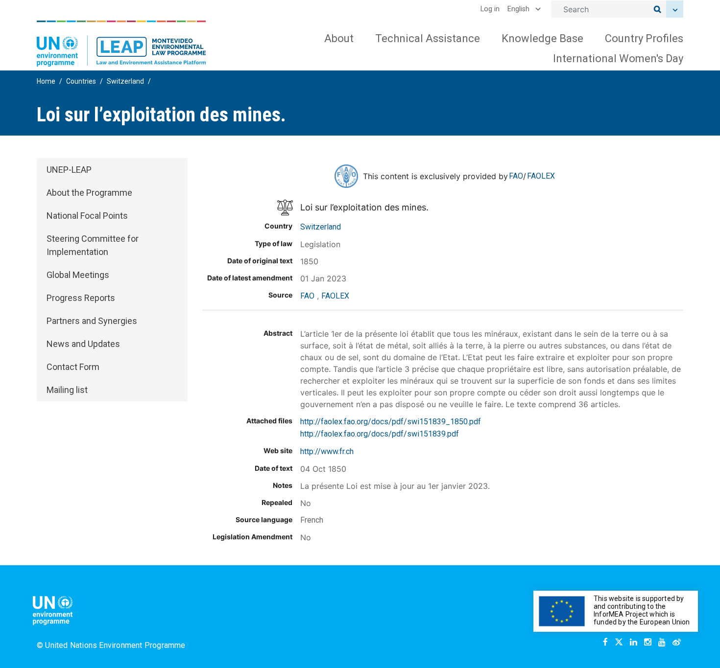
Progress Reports (81, 298)
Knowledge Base (542, 38)
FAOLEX (541, 176)
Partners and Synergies (92, 321)
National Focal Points (87, 215)
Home (46, 81)
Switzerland (125, 81)
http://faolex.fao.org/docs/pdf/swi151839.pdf (379, 433)
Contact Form (73, 367)
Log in (490, 9)
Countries (81, 81)
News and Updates (83, 344)
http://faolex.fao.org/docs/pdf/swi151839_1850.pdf (390, 421)
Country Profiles (644, 38)
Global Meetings (78, 275)
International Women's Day (618, 58)
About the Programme (89, 192)
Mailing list (67, 390)
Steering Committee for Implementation (93, 245)
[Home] (121, 44)
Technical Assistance (427, 38)
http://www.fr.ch (327, 451)
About (339, 38)
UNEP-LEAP (69, 169)
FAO (516, 176)
